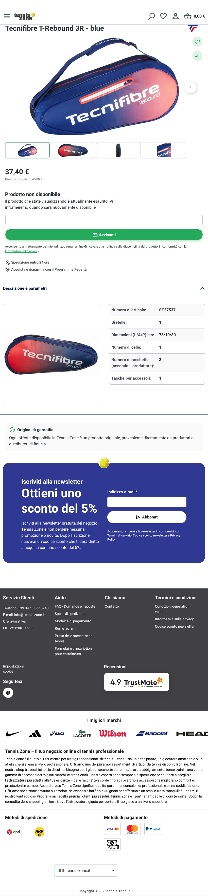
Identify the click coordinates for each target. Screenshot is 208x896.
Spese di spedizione (70, 614)
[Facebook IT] (8, 693)
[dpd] (13, 832)
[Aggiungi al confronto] (197, 56)
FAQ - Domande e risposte (75, 606)
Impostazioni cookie (8, 668)
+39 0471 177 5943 (33, 608)
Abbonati (150, 517)
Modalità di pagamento (73, 621)
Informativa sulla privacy (22, 251)
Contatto (112, 606)
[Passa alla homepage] (24, 16)
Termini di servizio (119, 535)
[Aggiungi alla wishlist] (197, 42)
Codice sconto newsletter (150, 535)
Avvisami (107, 234)
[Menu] (7, 16)
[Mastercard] (132, 829)
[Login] (175, 16)
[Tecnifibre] (193, 28)
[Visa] (112, 829)
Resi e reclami (65, 628)
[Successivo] (190, 87)
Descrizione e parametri (25, 288)
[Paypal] (152, 829)
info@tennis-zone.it (29, 615)
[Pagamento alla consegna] (112, 844)
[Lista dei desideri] (163, 16)
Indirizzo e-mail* (122, 492)
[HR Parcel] (39, 832)
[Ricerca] (151, 16)
